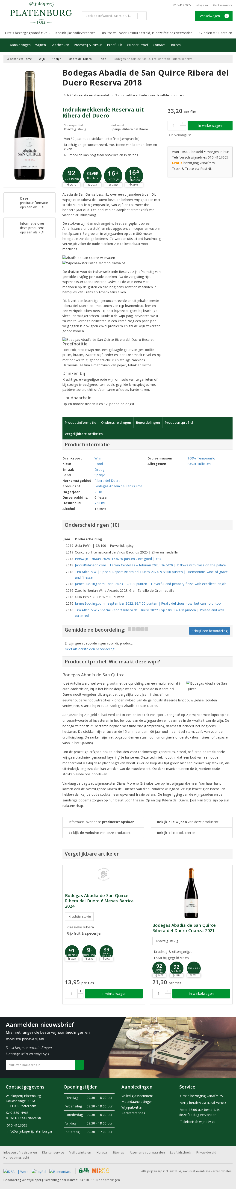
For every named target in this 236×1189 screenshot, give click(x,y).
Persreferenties (133, 1113)
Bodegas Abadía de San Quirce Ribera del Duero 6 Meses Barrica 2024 (99, 901)
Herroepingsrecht (16, 1157)
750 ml (99, 503)
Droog (99, 469)
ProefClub (114, 45)
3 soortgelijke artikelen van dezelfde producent (150, 95)
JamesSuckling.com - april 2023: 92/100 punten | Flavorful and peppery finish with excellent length (150, 584)
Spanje (56, 59)
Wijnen (40, 45)
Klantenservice (222, 5)
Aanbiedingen (20, 45)
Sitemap (118, 1152)
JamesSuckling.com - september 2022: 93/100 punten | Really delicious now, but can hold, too (148, 603)
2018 (98, 492)
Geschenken (59, 45)
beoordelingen (105, 1180)
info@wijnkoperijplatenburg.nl (30, 1131)
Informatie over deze (101, 822)
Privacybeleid (206, 1152)
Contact (159, 45)
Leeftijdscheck (180, 1152)
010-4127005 (182, 5)
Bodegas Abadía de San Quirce (118, 486)
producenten (176, 832)
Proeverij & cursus (88, 45)
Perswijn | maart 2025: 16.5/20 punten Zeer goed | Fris (118, 558)
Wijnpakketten (132, 1107)
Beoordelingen (148, 422)
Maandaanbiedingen (137, 1101)
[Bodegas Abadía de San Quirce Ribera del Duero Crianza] (191, 893)
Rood (102, 59)
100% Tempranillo (201, 458)
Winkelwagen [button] (214, 16)
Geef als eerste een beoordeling (89, 649)
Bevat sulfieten (199, 464)
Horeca (175, 45)
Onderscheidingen (116, 422)
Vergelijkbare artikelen (84, 434)
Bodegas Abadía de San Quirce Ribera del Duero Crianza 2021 (184, 928)
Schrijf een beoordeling (209, 631)
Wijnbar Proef (137, 45)
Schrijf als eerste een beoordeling (88, 95)
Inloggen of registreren (20, 1152)
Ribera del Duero (80, 59)
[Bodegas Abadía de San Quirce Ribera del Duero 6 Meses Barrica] (104, 874)
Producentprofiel (179, 422)
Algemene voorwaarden (147, 1152)
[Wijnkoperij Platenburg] (41, 13)
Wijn (42, 59)
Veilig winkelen (80, 1152)
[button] (71, 176)
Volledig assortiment (137, 1096)
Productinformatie (80, 422)
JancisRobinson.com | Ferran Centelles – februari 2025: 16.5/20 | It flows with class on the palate (150, 565)
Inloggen (202, 5)
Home (28, 59)
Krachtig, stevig (80, 916)
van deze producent (99, 832)
